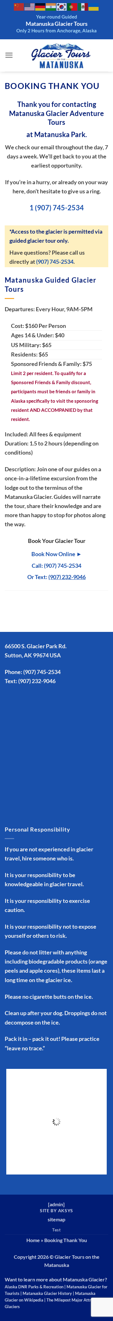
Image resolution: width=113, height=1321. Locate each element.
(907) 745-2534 (54, 261)
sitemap (56, 1219)
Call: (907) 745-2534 (56, 565)
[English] (29, 6)
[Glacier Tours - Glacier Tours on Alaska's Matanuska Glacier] (61, 55)
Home (33, 1240)
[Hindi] (51, 6)
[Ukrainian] (94, 6)
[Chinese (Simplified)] (19, 6)
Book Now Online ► (56, 553)
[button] (9, 55)
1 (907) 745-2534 (57, 207)
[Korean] (61, 6)
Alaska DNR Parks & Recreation (34, 1286)
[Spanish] (83, 6)
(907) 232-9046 (37, 680)
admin (56, 1204)
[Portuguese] (72, 6)
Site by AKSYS (56, 1210)
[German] (40, 6)
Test (56, 1229)
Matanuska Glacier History (47, 1293)
